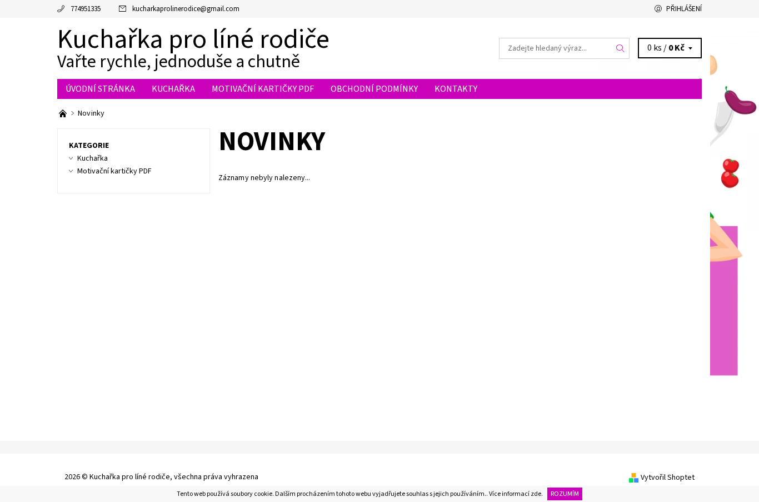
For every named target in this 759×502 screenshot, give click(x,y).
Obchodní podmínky (374, 89)
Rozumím (565, 494)
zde (536, 494)
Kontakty (456, 89)
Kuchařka (173, 89)
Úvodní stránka (100, 89)
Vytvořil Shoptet (668, 477)
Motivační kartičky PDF (263, 89)
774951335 (86, 9)
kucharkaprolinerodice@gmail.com (185, 9)
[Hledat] (621, 48)
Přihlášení (684, 9)
